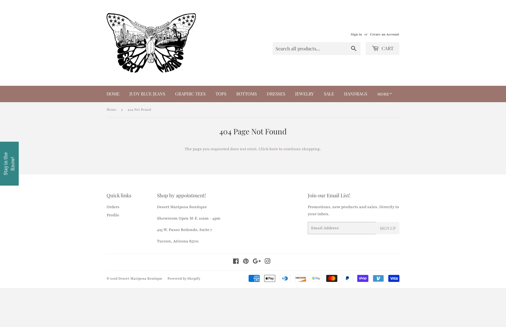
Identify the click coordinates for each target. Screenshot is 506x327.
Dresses (276, 94)
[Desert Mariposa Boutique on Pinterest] (246, 262)
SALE (329, 94)
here (273, 149)
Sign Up (388, 228)
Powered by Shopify (183, 278)
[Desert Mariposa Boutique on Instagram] (268, 262)
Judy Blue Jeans (147, 94)
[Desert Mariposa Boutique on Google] (257, 262)
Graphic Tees (190, 94)
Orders (113, 207)
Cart (387, 48)
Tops (221, 94)
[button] (9, 164)
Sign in (356, 34)
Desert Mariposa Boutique (140, 278)
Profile (113, 215)
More (383, 94)
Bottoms (246, 94)
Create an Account (384, 34)
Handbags (355, 94)
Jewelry (304, 94)
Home (113, 94)
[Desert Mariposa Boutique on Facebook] (236, 262)
